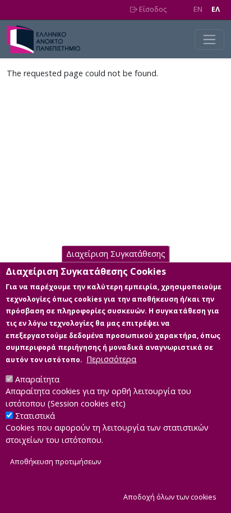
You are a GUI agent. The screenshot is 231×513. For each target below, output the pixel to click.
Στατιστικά (35, 415)
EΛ (215, 9)
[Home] (48, 39)
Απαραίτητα (37, 379)
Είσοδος (152, 9)
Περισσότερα (111, 359)
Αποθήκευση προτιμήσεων (55, 461)
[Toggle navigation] (209, 39)
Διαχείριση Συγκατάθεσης (115, 253)
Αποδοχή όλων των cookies (169, 497)
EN (197, 9)
